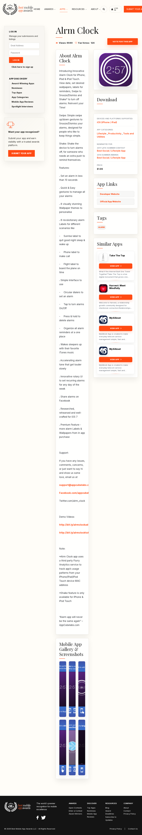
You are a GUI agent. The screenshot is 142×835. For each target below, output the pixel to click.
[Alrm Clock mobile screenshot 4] (62, 747)
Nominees (17, 88)
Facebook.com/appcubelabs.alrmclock (82, 493)
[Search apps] (104, 9)
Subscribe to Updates (110, 818)
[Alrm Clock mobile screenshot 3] (81, 689)
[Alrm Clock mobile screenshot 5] (72, 747)
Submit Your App (21, 153)
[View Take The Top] (103, 257)
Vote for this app (123, 41)
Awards (48, 9)
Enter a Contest (75, 811)
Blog (107, 808)
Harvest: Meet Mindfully (117, 287)
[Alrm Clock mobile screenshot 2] (72, 689)
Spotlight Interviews (22, 106)
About (94, 9)
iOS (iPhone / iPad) (107, 122)
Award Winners (75, 814)
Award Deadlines (109, 812)
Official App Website (110, 201)
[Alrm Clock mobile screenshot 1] (62, 689)
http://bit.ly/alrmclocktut (74, 532)
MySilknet (115, 318)
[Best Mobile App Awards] (18, 9)
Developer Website (109, 194)
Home (37, 9)
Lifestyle (101, 133)
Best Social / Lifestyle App (111, 150)
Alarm (101, 227)
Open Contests (75, 808)
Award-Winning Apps (23, 83)
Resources (78, 9)
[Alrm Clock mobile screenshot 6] (81, 747)
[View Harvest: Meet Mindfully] (103, 288)
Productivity (114, 133)
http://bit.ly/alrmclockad (73, 524)
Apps (62, 9)
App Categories (20, 97)
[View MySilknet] (103, 319)
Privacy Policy (130, 814)
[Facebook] (37, 818)
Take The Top (117, 255)
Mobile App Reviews (22, 101)
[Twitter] (43, 818)
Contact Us (133, 829)
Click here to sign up (22, 67)
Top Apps (17, 92)
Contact (127, 811)
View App (114, 266)
